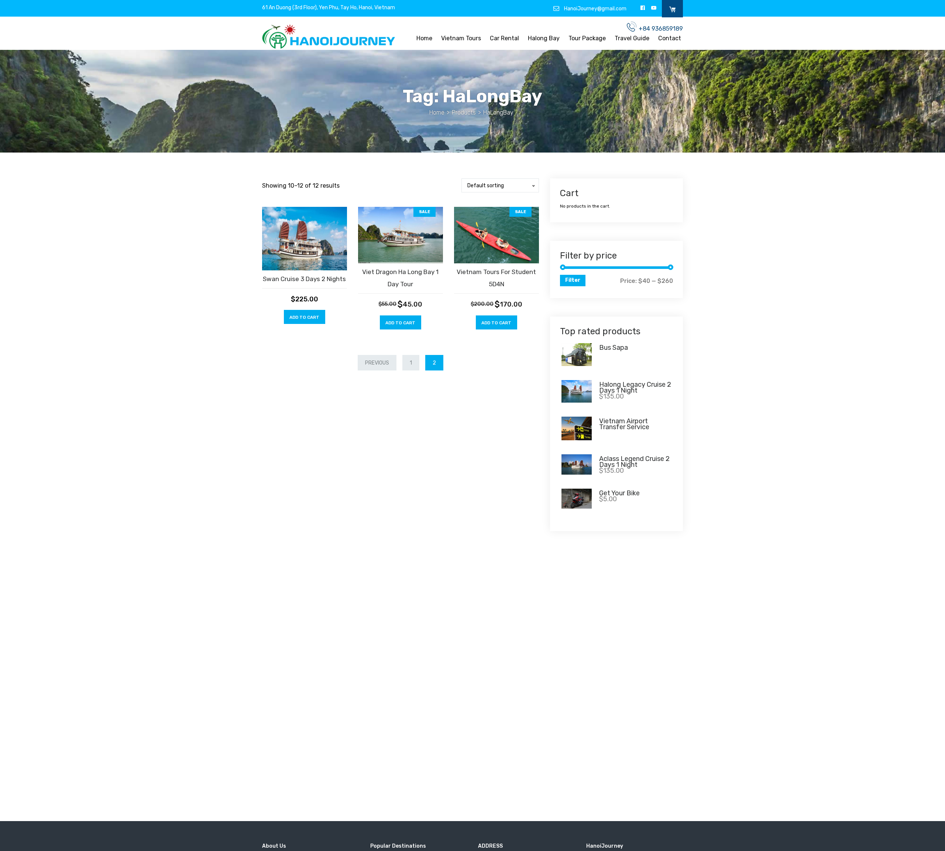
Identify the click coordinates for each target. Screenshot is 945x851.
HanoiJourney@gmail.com (594, 8)
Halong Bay (544, 39)
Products (464, 112)
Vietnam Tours (461, 39)
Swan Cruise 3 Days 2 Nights (304, 279)
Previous (377, 363)
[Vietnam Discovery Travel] (328, 36)
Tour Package (587, 39)
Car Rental (504, 39)
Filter (572, 280)
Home (424, 39)
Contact (669, 39)
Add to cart (304, 317)
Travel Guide (632, 39)
